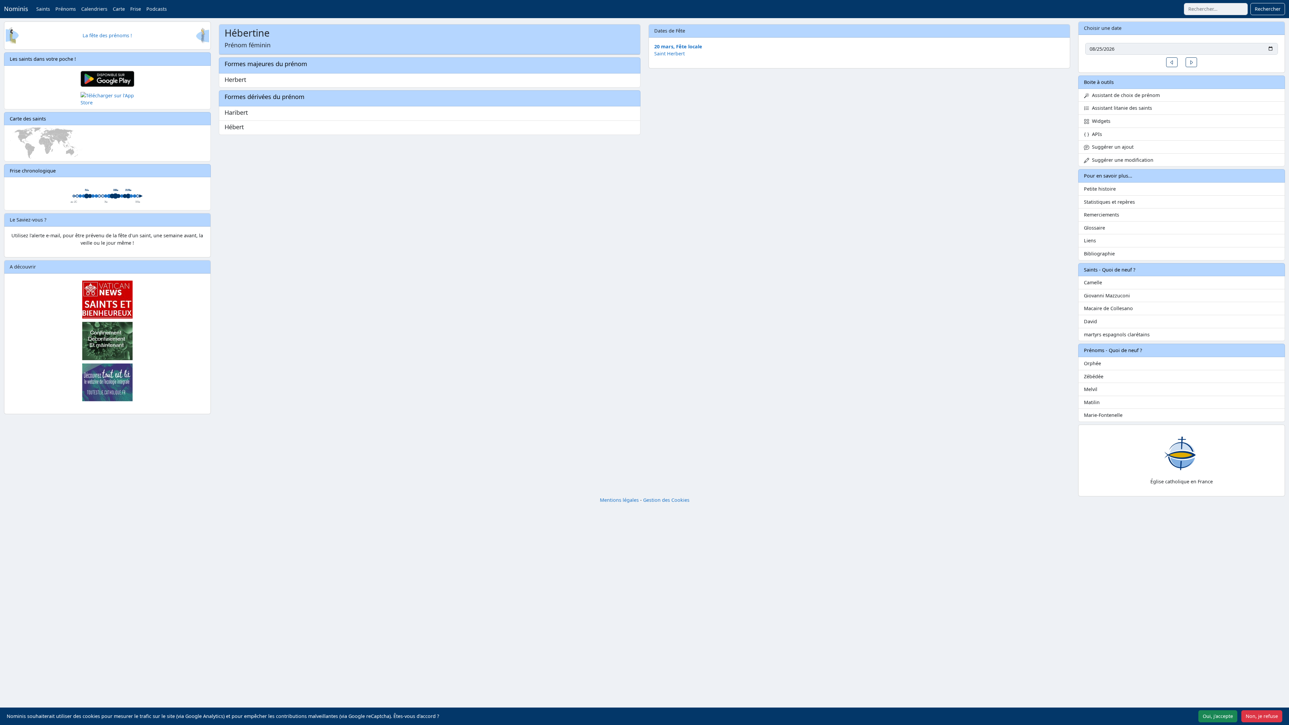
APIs (1095, 134)
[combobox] (1216, 9)
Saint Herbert (669, 53)
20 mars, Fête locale (678, 46)
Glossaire (1094, 228)
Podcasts (156, 9)
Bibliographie (1099, 253)
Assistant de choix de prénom (1124, 95)
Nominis (16, 9)
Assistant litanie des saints (1120, 108)
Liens (1090, 240)
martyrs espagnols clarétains (1117, 334)
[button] (1172, 62)
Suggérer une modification (1121, 160)
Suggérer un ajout (1111, 147)
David (1090, 321)
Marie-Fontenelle (1103, 415)
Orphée (1092, 363)
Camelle (1093, 282)
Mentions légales (619, 500)
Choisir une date (1102, 28)
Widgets (1099, 121)
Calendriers (94, 9)
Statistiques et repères (1109, 202)
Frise (135, 9)
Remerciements (1101, 214)
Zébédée (1093, 376)
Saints (43, 9)
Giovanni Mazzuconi (1107, 295)
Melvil (1090, 389)
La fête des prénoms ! (107, 35)
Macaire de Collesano (1108, 308)
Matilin (1092, 402)
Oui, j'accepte (1218, 716)
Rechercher (1268, 9)
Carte (119, 9)
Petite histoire (1100, 189)
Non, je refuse (1262, 716)
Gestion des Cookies (666, 500)
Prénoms (65, 9)
